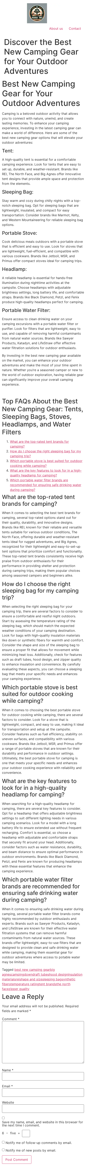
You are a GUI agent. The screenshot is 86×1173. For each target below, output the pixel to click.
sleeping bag (52, 979)
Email (7, 1086)
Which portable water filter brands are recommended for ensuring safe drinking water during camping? (45, 485)
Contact (75, 28)
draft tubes (40, 974)
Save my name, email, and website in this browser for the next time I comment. (42, 1123)
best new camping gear (32, 970)
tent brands (47, 984)
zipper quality (19, 989)
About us (56, 28)
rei (18, 979)
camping (17, 974)
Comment (10, 1019)
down (28, 974)
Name (7, 1070)
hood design (58, 974)
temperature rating (25, 984)
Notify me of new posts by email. (31, 1150)
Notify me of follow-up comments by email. (39, 1142)
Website (8, 1102)
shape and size (31, 979)
